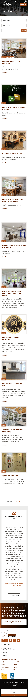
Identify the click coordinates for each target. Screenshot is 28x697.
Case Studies (5, 667)
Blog (15, 659)
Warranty (16, 670)
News (15, 667)
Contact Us (16, 662)
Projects (3, 662)
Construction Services (7, 659)
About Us (16, 664)
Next (20, 501)
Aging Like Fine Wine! (10, 476)
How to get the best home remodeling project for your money (12, 293)
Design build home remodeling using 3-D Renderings (13, 200)
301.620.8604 (20, 2)
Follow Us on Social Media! (12, 153)
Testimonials (4, 670)
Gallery (3, 664)
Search (24, 30)
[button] (25, 1)
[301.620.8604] (15, 1)
